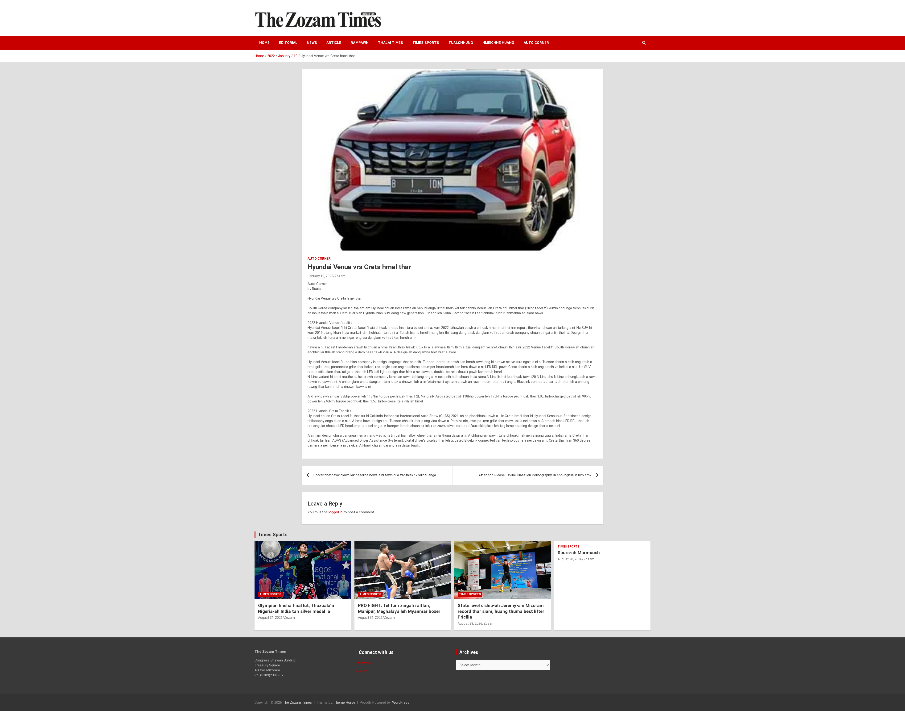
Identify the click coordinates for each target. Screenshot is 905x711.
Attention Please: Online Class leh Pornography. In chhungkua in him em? (535, 475)
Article (333, 43)
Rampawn (360, 43)
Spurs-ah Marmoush (579, 552)
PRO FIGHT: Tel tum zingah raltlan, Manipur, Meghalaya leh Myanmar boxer (399, 608)
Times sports (425, 43)
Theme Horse (344, 702)
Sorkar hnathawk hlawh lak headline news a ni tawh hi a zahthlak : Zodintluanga (374, 475)
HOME (264, 43)
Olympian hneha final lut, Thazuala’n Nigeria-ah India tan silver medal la (296, 608)
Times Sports (273, 534)
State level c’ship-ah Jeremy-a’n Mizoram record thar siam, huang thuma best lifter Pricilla (501, 611)
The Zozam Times (297, 702)
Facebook (363, 662)
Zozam (340, 276)
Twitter (361, 671)
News (312, 43)
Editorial (288, 43)
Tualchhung (460, 43)
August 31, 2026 (270, 617)
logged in (335, 512)
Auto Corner (536, 43)
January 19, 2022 (320, 276)
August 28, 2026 (470, 623)
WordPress (400, 702)
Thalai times (390, 43)
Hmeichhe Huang (498, 43)
